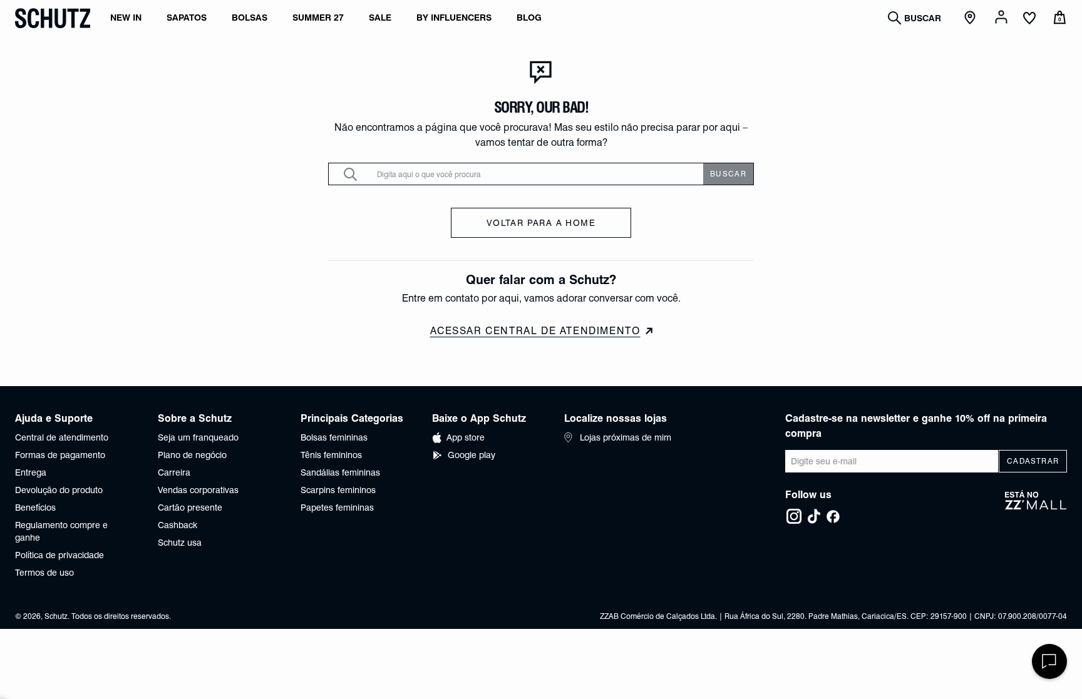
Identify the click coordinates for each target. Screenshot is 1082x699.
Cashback (177, 525)
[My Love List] (1029, 19)
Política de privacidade (59, 555)
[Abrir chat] (1049, 661)
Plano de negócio (192, 455)
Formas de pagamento (60, 455)
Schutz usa (180, 543)
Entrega (30, 472)
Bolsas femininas (334, 437)
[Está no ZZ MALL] (1036, 507)
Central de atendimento (61, 437)
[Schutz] (52, 18)
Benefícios (35, 508)
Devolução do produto (59, 490)
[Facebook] (832, 516)
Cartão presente (190, 508)
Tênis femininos (331, 455)
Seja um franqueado (198, 437)
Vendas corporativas (198, 490)
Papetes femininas (337, 508)
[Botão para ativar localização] (971, 18)
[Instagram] (794, 516)
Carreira (174, 472)
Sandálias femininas (340, 472)
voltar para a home (541, 223)
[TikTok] (814, 516)
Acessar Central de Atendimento (535, 331)
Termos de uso (44, 573)
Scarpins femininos (338, 490)
